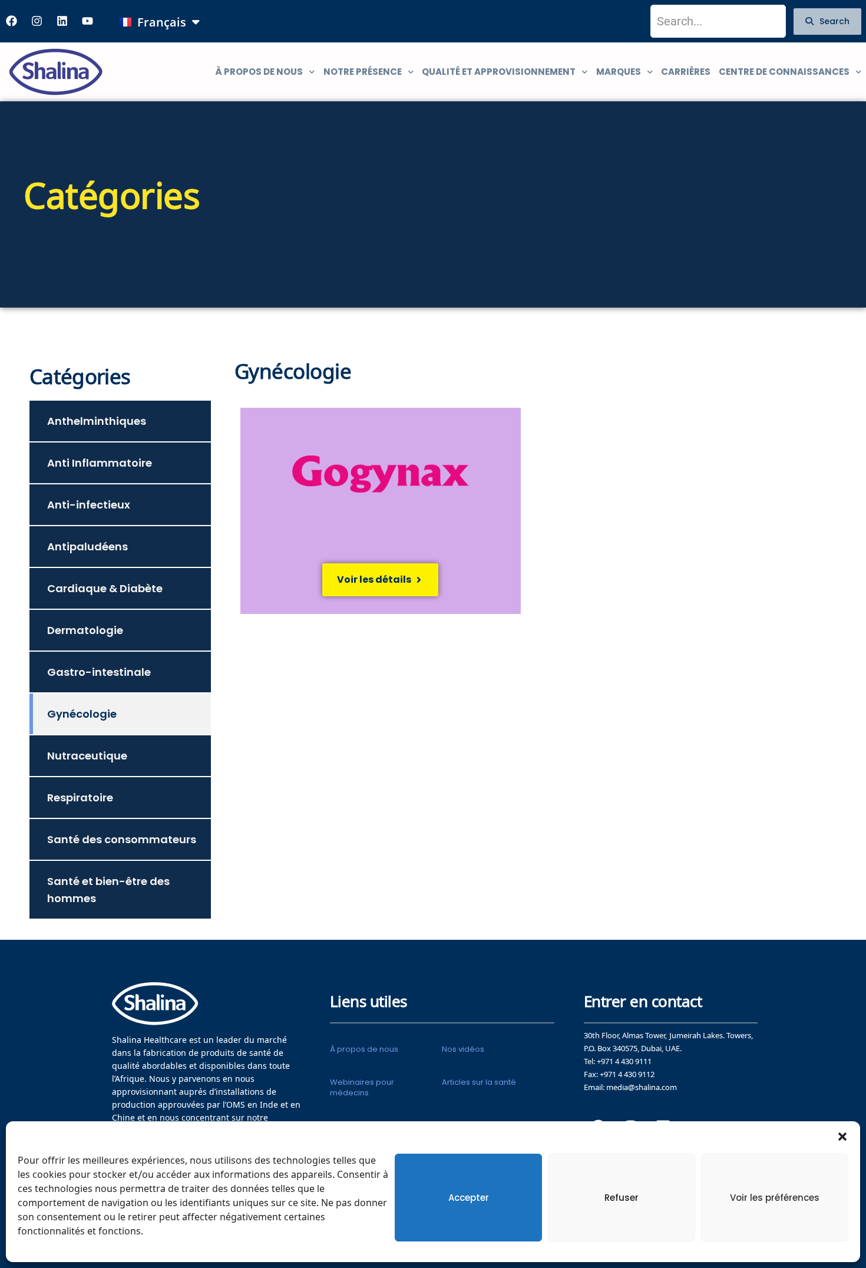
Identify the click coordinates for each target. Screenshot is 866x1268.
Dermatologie (85, 630)
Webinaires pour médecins (362, 1087)
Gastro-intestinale (99, 672)
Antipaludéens (87, 546)
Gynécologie (82, 713)
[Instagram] (36, 21)
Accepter (468, 1197)
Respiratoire (80, 797)
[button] (842, 1136)
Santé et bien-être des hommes (108, 890)
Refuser (621, 1197)
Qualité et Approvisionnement (499, 71)
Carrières (685, 71)
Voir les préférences (774, 1197)
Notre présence (362, 71)
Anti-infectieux (88, 504)
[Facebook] (11, 21)
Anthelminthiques (96, 421)
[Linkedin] (62, 21)
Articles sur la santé (479, 1082)
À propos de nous (259, 71)
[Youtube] (87, 21)
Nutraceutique (87, 755)
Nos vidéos (463, 1049)
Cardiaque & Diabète (105, 588)
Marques (618, 71)
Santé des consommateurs (121, 839)
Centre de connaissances (784, 71)
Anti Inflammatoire (99, 462)
